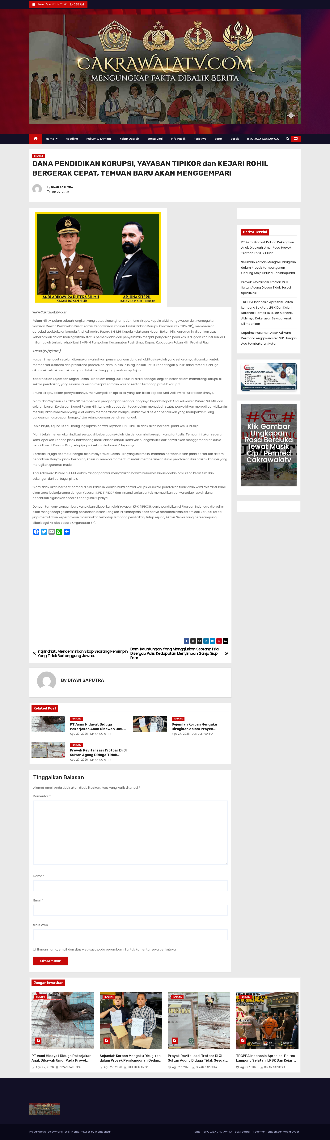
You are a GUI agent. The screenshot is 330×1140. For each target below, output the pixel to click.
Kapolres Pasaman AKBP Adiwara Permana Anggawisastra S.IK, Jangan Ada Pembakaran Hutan (269, 338)
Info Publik (178, 139)
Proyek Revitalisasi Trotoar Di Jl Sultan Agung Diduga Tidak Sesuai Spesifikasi (98, 755)
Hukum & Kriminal (99, 139)
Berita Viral (155, 139)
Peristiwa (200, 139)
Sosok (235, 139)
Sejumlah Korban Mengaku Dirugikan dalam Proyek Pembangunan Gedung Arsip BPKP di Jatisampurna (268, 267)
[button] (287, 139)
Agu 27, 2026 (79, 734)
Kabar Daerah (129, 139)
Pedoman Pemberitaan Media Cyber (276, 1132)
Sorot (218, 139)
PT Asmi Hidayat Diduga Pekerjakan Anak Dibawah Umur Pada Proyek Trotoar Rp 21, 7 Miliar (267, 247)
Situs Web (40, 925)
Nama (38, 876)
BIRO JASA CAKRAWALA (263, 139)
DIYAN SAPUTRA (62, 187)
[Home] (35, 139)
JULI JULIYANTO (202, 734)
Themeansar (103, 1132)
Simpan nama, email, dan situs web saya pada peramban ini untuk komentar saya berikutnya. (106, 949)
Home (50, 139)
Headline (72, 139)
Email (38, 900)
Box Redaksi (242, 1132)
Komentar (42, 796)
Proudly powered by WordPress (49, 1132)
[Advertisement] (130, 588)
